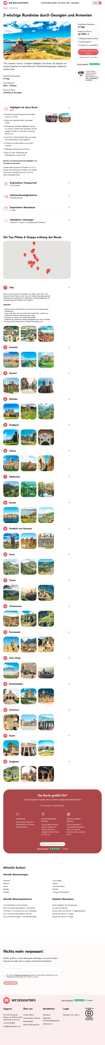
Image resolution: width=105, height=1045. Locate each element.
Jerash (5, 886)
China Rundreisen (59, 886)
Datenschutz (47, 1024)
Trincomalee (57, 881)
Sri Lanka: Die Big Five (60, 908)
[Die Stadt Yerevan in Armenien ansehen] (51, 117)
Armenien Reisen (13, 8)
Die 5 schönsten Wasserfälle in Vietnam (17, 914)
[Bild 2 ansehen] (29, 334)
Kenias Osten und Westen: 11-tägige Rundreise (68, 911)
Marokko (6, 892)
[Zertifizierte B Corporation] (92, 1014)
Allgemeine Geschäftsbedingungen (51, 1019)
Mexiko (55, 883)
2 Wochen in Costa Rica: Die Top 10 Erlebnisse (20, 911)
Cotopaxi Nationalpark (61, 892)
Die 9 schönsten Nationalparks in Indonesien (19, 908)
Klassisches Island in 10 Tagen (62, 917)
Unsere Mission (28, 1015)
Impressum (46, 1015)
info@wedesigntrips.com (12, 1026)
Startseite (5, 8)
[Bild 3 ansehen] (46, 334)
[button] (34, 243)
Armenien (6, 881)
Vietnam (6, 883)
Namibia (6, 889)
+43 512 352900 (9, 1023)
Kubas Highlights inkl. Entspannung (64, 905)
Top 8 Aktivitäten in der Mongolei (15, 905)
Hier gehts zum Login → (71, 1015)
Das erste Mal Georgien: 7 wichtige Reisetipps (20, 917)
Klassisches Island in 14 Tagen (63, 914)
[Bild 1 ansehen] (11, 334)
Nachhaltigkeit (28, 1021)
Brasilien (55, 889)
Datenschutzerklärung (22, 975)
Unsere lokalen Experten (31, 1018)
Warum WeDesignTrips (31, 1025)
